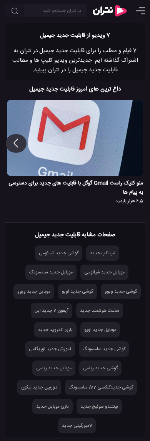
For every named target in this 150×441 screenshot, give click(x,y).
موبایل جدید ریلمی (54, 368)
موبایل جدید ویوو (33, 291)
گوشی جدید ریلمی (100, 368)
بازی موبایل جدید (52, 406)
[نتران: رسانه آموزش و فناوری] (109, 10)
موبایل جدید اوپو (100, 330)
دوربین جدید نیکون (39, 387)
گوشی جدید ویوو (121, 291)
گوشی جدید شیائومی (58, 253)
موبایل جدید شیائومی (104, 272)
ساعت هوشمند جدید (99, 310)
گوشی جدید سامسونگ (104, 349)
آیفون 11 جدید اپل (51, 310)
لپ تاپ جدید (102, 253)
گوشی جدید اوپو (77, 291)
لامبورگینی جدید (77, 425)
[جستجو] (14, 10)
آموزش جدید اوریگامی (50, 349)
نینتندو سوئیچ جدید (99, 406)
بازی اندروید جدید (55, 330)
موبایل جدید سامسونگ (51, 272)
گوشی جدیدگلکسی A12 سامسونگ (101, 387)
